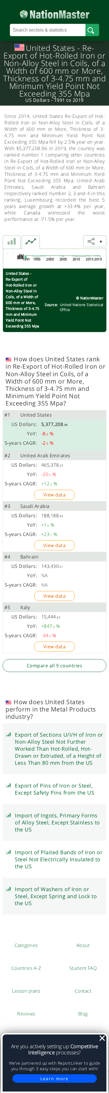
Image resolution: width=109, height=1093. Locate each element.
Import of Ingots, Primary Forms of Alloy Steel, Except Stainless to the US (57, 822)
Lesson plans (26, 991)
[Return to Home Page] (54, 13)
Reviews (26, 1013)
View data (54, 494)
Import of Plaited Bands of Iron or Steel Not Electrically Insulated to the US (58, 859)
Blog (83, 1013)
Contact (83, 991)
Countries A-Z (26, 968)
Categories (26, 945)
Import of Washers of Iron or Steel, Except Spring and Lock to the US (56, 896)
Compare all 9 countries (55, 665)
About (83, 945)
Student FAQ (83, 968)
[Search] (92, 30)
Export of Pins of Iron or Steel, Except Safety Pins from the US (54, 789)
